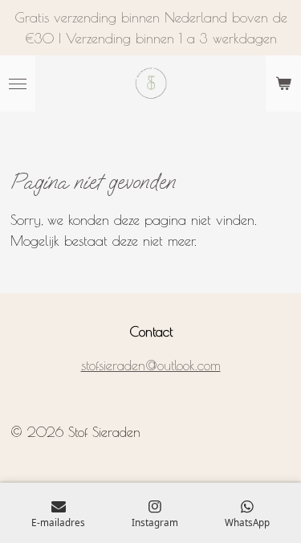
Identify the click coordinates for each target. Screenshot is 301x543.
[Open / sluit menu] (17, 83)
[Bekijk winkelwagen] (283, 83)
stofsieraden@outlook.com (151, 365)
